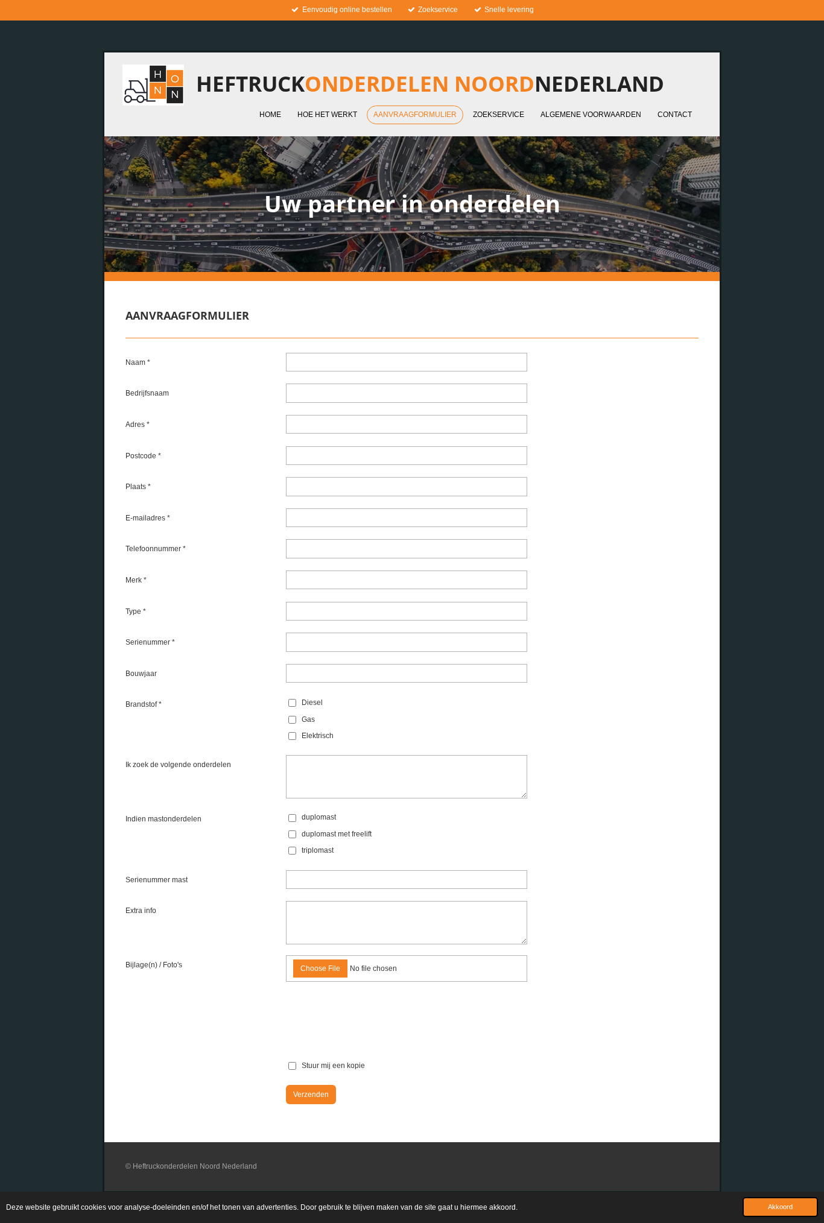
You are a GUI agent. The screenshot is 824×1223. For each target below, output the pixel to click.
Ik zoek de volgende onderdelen (178, 764)
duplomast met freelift (337, 834)
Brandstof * (143, 704)
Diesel (312, 702)
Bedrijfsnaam (147, 393)
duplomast (319, 817)
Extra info (140, 910)
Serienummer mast (156, 880)
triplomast (318, 850)
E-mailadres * (147, 518)
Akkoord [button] (780, 1206)
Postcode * (143, 456)
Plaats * (138, 486)
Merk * (136, 580)
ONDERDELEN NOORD (430, 83)
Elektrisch (318, 736)
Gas (308, 719)
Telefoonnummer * (155, 549)
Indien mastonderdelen (163, 819)
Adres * (137, 424)
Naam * (137, 362)
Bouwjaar (141, 673)
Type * (135, 611)
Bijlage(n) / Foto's (153, 965)
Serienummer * (150, 642)
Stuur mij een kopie (333, 1065)
